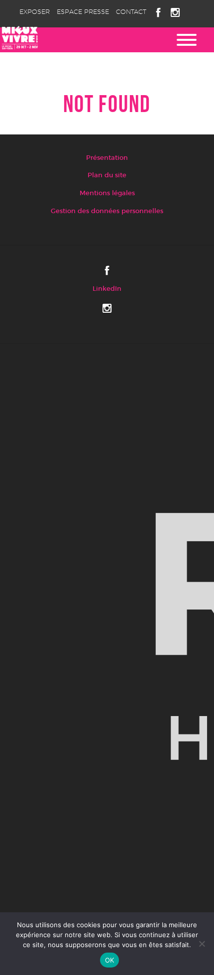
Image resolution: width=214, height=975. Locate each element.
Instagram (175, 12)
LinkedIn (107, 289)
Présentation (107, 158)
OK (109, 960)
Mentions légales (107, 193)
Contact (131, 12)
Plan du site (107, 175)
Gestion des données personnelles (107, 211)
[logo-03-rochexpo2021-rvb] (107, 636)
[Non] (202, 944)
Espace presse (83, 12)
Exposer (34, 12)
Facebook (158, 12)
